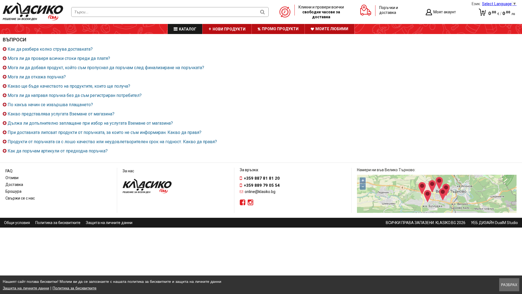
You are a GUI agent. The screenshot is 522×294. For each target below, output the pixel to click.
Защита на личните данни (109, 222)
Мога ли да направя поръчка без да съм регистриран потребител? (75, 95)
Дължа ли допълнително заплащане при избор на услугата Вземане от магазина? (90, 123)
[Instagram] (250, 202)
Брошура (13, 191)
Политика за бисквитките (57, 222)
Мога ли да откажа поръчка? (37, 76)
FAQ (9, 171)
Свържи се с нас (20, 198)
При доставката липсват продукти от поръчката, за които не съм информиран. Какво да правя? (104, 132)
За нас (128, 171)
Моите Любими (331, 29)
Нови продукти (229, 29)
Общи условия (17, 222)
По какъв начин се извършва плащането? (50, 104)
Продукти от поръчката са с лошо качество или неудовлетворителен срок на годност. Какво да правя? (112, 141)
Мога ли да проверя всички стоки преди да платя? (59, 58)
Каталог (187, 29)
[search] (262, 12)
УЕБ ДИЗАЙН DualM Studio (494, 222)
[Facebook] (243, 202)
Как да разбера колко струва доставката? (50, 49)
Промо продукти (280, 29)
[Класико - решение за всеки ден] (33, 19)
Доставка (14, 184)
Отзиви (11, 178)
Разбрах (509, 285)
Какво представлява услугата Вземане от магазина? (61, 114)
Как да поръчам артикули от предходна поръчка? (58, 151)
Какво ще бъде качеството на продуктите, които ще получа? (69, 86)
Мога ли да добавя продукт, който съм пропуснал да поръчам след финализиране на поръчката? (106, 67)
